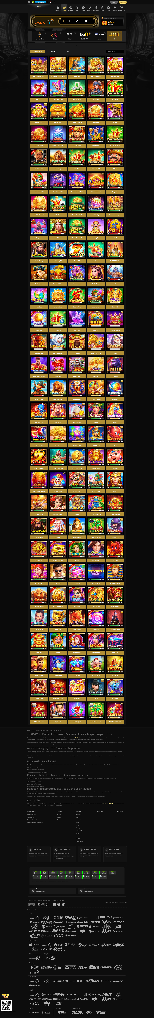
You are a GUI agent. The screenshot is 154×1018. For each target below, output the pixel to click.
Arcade (102, 10)
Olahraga (89, 10)
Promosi (59, 814)
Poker (108, 10)
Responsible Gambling (32, 820)
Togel (83, 10)
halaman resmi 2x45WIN (108, 803)
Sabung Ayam (121, 10)
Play (51, 22)
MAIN (40, 86)
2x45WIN (76, 737)
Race (77, 10)
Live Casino (70, 10)
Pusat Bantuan (30, 817)
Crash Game (96, 10)
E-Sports (115, 10)
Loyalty (59, 817)
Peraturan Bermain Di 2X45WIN (35, 822)
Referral (59, 820)
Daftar (122, 2)
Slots (64, 10)
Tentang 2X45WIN (31, 814)
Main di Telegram (41, 2)
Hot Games (58, 10)
